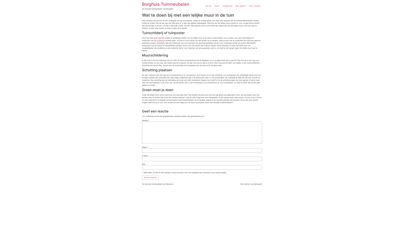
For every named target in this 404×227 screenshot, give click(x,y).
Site (143, 164)
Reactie (145, 120)
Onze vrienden (254, 6)
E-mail (145, 155)
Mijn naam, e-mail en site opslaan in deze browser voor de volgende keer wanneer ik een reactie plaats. (185, 172)
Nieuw (216, 6)
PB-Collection (159, 40)
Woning (208, 6)
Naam (145, 147)
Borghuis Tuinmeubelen (165, 4)
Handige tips (227, 6)
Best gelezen (241, 6)
